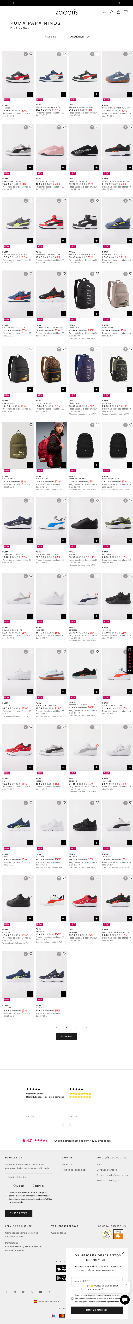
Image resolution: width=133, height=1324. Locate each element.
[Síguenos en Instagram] (23, 1292)
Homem (39, 1185)
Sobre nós (67, 1164)
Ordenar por (80, 36)
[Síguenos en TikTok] (49, 1292)
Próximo (66, 1036)
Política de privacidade (108, 1301)
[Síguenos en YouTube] (40, 1292)
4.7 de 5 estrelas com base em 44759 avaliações (82, 1140)
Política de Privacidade (74, 1169)
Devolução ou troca (107, 1169)
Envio (99, 1164)
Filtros (51, 37)
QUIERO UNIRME (97, 1310)
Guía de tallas (58, 1232)
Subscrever (19, 1213)
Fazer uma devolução (108, 1180)
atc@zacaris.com (14, 1236)
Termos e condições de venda (112, 1175)
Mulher (20, 1185)
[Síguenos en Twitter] (15, 1292)
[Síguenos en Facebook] (6, 1292)
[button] (64, 1125)
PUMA (5, 105)
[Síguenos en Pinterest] (32, 1292)
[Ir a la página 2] (86, 1027)
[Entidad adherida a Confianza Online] (112, 1234)
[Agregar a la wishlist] (64, 54)
